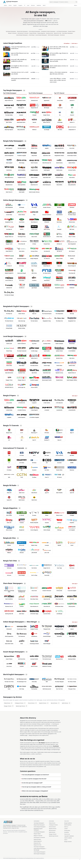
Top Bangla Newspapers (11, 31)
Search (65, 839)
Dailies (5, 5)
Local (28, 5)
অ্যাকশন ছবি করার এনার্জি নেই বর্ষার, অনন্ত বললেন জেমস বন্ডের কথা (59, 47)
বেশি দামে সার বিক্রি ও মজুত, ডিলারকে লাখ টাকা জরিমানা (59, 54)
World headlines (67, 824)
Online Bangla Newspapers (34, 31)
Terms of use (67, 834)
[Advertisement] (40, 862)
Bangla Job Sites (49, 33)
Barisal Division (55, 703)
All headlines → (67, 43)
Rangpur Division (8, 706)
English (15, 5)
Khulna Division (32, 703)
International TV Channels (23, 33)
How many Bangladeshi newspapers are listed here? (35, 774)
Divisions (33, 5)
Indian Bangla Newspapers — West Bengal (25, 35)
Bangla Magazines (41, 33)
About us (66, 826)
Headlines (39, 5)
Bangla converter (68, 841)
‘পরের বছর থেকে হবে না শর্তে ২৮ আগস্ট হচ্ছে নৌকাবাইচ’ (19, 73)
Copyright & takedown (69, 836)
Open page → (75, 395)
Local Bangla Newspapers (61, 31)
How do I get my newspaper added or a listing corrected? (36, 787)
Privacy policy (67, 830)
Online (10, 5)
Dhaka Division (8, 703)
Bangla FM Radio (33, 33)
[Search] (76, 2)
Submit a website (68, 837)
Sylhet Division (66, 703)
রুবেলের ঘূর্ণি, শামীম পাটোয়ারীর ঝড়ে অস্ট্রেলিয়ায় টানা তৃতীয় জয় (19, 60)
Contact (66, 828)
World (44, 5)
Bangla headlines (68, 823)
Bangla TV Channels (12, 33)
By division (62, 35)
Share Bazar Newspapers (67, 33)
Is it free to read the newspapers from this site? (34, 778)
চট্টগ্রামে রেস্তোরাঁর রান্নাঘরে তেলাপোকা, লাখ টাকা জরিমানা (59, 66)
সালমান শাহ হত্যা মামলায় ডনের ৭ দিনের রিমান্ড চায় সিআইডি (58, 60)
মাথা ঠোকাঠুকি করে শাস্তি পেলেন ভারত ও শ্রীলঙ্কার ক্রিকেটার (19, 66)
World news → (75, 43)
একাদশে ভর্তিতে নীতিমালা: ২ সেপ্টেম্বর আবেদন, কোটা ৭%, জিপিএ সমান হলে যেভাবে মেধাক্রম (58, 80)
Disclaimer (66, 832)
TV (24, 5)
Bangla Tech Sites (57, 33)
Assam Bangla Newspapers (41, 35)
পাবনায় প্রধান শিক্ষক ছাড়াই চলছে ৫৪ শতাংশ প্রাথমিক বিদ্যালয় (20, 47)
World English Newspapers (53, 35)
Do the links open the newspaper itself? (32, 783)
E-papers (20, 5)
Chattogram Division (20, 703)
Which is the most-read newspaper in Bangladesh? (35, 791)
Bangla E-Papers (71, 31)
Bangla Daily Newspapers (22, 31)
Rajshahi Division (43, 703)
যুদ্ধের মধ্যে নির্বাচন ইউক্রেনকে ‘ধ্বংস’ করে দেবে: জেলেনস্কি (20, 54)
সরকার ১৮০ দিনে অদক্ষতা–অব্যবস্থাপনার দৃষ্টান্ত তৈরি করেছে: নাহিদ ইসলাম (58, 73)
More (75, 5)
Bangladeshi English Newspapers (48, 31)
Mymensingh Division (21, 706)
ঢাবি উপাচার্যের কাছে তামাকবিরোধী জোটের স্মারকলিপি (20, 79)
